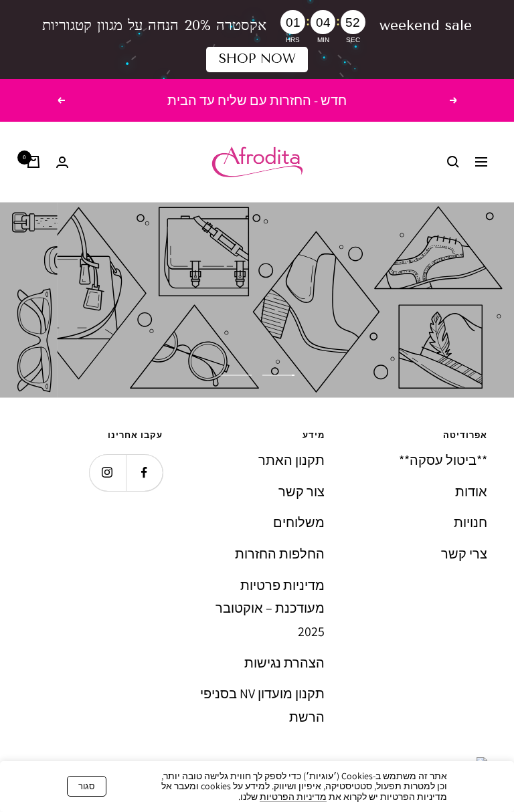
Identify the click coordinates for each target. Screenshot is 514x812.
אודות (471, 491)
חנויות (470, 522)
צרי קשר (464, 554)
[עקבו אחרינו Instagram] (107, 472)
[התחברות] (62, 162)
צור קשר (301, 491)
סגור (86, 786)
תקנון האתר (291, 460)
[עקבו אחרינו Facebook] (144, 472)
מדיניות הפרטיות (293, 797)
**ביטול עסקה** (443, 460)
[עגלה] (33, 162)
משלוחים (299, 522)
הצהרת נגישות (284, 663)
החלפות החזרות (280, 554)
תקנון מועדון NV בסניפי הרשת (262, 705)
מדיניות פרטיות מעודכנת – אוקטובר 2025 (270, 608)
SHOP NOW (257, 59)
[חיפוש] (453, 162)
